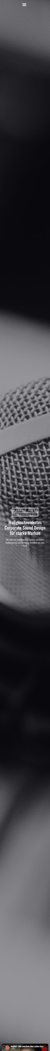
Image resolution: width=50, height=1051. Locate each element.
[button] (24, 4)
